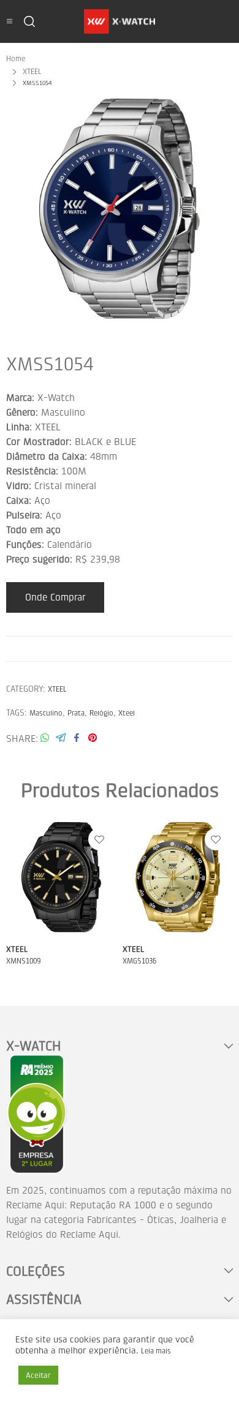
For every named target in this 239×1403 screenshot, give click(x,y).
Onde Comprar (55, 597)
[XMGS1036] (178, 877)
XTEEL (57, 689)
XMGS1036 (139, 961)
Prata (76, 713)
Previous (18, 208)
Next (220, 208)
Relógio (101, 713)
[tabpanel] (119, 209)
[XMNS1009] (61, 877)
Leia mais (156, 1351)
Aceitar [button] (38, 1375)
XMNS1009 (23, 961)
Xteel (126, 713)
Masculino (46, 713)
